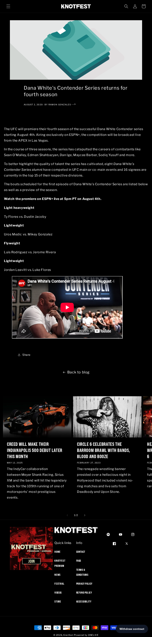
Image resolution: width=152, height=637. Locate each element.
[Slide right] (84, 515)
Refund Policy (84, 592)
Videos (58, 592)
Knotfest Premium (59, 563)
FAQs (78, 560)
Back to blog (78, 372)
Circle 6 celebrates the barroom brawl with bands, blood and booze (103, 450)
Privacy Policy (84, 583)
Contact (80, 551)
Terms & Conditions (82, 572)
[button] (8, 6)
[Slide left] (67, 515)
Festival (59, 583)
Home (57, 551)
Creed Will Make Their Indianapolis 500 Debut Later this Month (34, 450)
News (57, 574)
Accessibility (83, 601)
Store (57, 601)
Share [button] (26, 354)
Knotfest (68, 635)
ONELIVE (93, 635)
